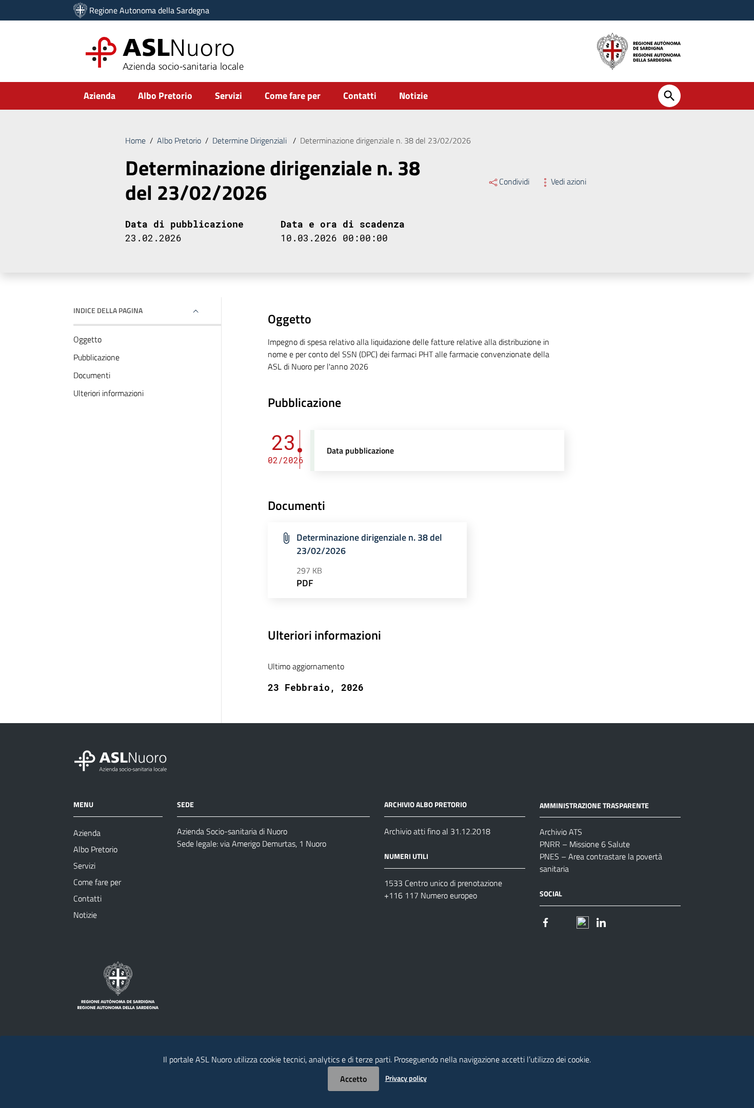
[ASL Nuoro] (80, 10)
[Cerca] (669, 96)
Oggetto (87, 339)
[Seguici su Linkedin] (601, 921)
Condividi (514, 181)
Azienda (99, 95)
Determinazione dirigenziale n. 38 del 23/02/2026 (369, 544)
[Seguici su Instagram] (564, 921)
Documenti (91, 375)
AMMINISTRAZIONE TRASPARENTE (594, 804)
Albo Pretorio (165, 95)
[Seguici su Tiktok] (583, 921)
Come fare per (293, 95)
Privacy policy (406, 1078)
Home (135, 140)
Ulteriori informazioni (108, 393)
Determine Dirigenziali (250, 140)
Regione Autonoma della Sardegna (149, 10)
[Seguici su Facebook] (546, 921)
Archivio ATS (561, 832)
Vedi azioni (568, 181)
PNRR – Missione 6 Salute (585, 844)
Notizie (413, 95)
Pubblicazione (96, 357)
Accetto (353, 1079)
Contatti (359, 95)
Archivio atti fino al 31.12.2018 (437, 831)
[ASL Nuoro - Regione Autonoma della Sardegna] (126, 759)
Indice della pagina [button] (108, 310)
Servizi (228, 95)
